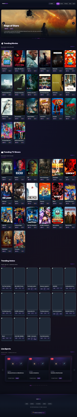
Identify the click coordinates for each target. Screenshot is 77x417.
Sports (74, 3)
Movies (61, 3)
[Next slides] (74, 370)
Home (58, 3)
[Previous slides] (2, 370)
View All (72, 46)
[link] (14, 368)
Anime (70, 3)
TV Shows (66, 3)
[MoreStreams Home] (5, 3)
